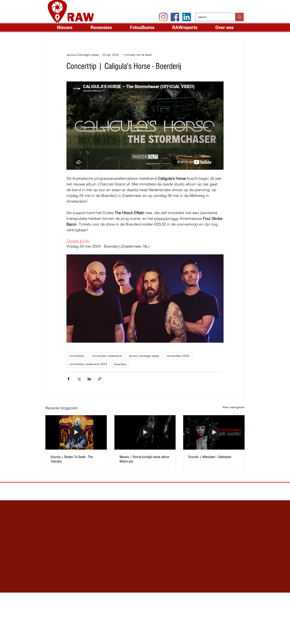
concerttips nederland (107, 356)
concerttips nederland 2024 (88, 364)
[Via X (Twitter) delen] (79, 379)
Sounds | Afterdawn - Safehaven (209, 457)
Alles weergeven (233, 407)
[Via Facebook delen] (68, 379)
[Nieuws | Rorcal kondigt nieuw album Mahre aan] (145, 432)
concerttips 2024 (177, 356)
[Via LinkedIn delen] (89, 379)
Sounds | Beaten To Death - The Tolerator (72, 459)
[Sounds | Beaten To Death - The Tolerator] (76, 432)
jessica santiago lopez (144, 356)
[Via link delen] (100, 379)
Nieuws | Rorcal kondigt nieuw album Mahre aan (144, 459)
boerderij (120, 364)
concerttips (76, 356)
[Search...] (239, 17)
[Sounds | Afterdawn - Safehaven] (214, 432)
